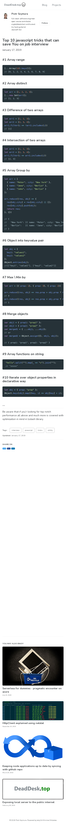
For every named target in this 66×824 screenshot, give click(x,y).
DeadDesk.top (13, 4)
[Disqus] (33, 495)
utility (50, 430)
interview (16, 430)
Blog (44, 5)
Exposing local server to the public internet (28, 802)
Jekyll (39, 820)
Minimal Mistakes (50, 820)
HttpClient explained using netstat (23, 723)
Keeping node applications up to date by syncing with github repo (31, 767)
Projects (56, 5)
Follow (45, 23)
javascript (29, 430)
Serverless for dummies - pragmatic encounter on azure (32, 690)
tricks (40, 430)
